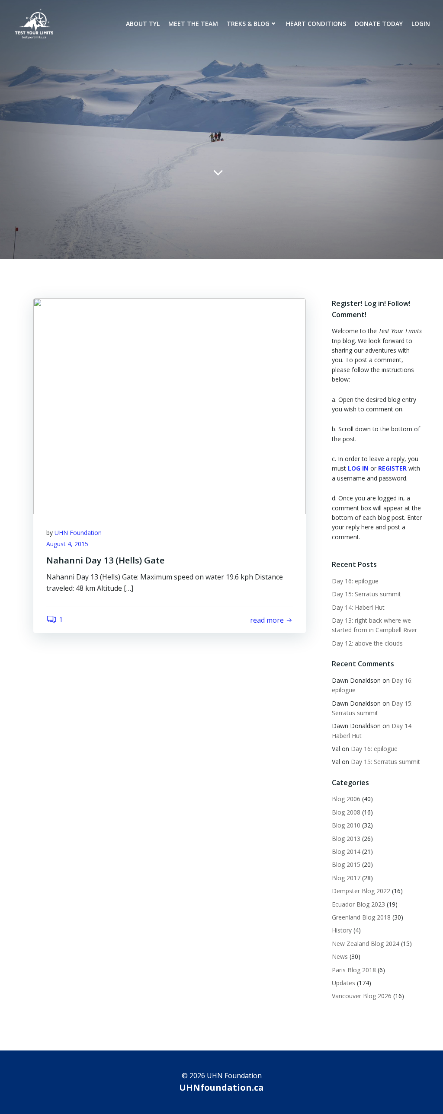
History (342, 930)
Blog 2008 (346, 812)
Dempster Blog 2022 (361, 891)
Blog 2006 (346, 799)
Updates (343, 983)
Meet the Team (193, 23)
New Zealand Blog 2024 (365, 943)
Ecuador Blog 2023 (358, 904)
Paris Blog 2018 (354, 970)
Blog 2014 (346, 851)
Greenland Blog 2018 (361, 917)
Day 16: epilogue (355, 581)
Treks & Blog (248, 23)
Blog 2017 (346, 878)
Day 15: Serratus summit (367, 594)
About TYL (143, 23)
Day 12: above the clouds (368, 643)
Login (420, 23)
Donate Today (379, 23)
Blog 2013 (346, 838)
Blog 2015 (346, 864)
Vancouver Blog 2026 (362, 996)
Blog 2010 (346, 825)
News (340, 956)
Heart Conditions (316, 23)
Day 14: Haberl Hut (359, 607)
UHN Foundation (78, 532)
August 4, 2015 (67, 544)
